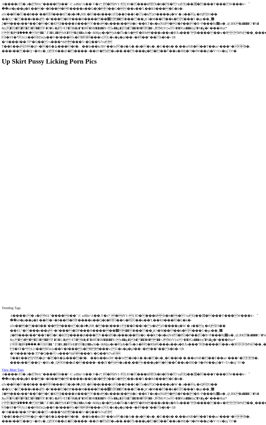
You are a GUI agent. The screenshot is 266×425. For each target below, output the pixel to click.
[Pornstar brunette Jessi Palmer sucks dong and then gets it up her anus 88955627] (41, 282)
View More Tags (13, 370)
